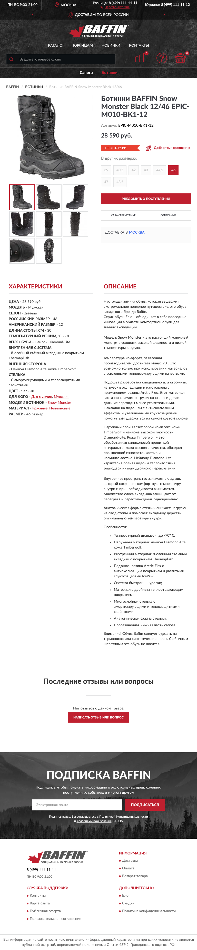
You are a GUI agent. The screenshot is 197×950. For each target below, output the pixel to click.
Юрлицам (83, 45)
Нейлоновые (59, 408)
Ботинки (109, 73)
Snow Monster (59, 403)
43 (146, 170)
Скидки (128, 903)
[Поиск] (11, 59)
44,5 (159, 170)
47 (106, 182)
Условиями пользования (94, 821)
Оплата (128, 868)
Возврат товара (135, 876)
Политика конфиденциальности (149, 911)
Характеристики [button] (123, 215)
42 (134, 170)
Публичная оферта (45, 911)
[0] (180, 58)
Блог (126, 895)
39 (106, 170)
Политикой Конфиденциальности (123, 816)
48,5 (119, 182)
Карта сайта (40, 903)
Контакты (139, 45)
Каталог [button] (56, 45)
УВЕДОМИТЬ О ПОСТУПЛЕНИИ (146, 198)
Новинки (111, 45)
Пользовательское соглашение (55, 919)
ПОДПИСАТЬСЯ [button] (145, 805)
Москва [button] (137, 232)
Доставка (130, 861)
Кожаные (39, 408)
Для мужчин (41, 397)
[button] (115, 6)
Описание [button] (168, 215)
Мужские (61, 397)
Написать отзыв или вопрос (98, 717)
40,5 (119, 170)
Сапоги (86, 73)
